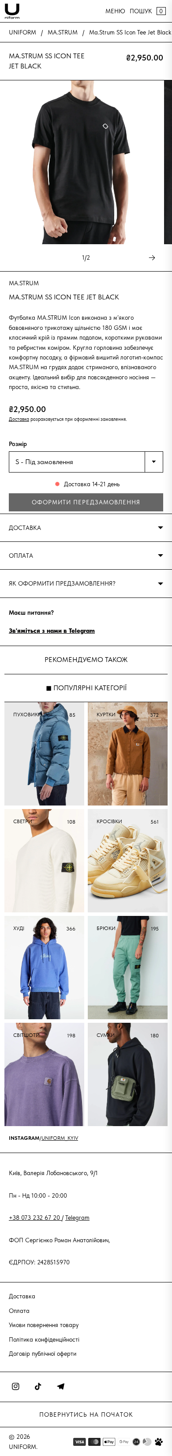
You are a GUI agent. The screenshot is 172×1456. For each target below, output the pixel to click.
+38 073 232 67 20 (35, 1217)
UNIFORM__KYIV (59, 1138)
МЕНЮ (115, 11)
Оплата (19, 1310)
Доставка (19, 419)
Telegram (77, 1217)
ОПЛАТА (21, 555)
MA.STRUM (63, 32)
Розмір (18, 443)
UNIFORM (22, 32)
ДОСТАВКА (25, 527)
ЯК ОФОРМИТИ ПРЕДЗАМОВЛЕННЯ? (62, 583)
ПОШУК (141, 11)
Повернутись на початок (86, 1414)
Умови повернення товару (44, 1324)
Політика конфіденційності (44, 1339)
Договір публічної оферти (42, 1353)
